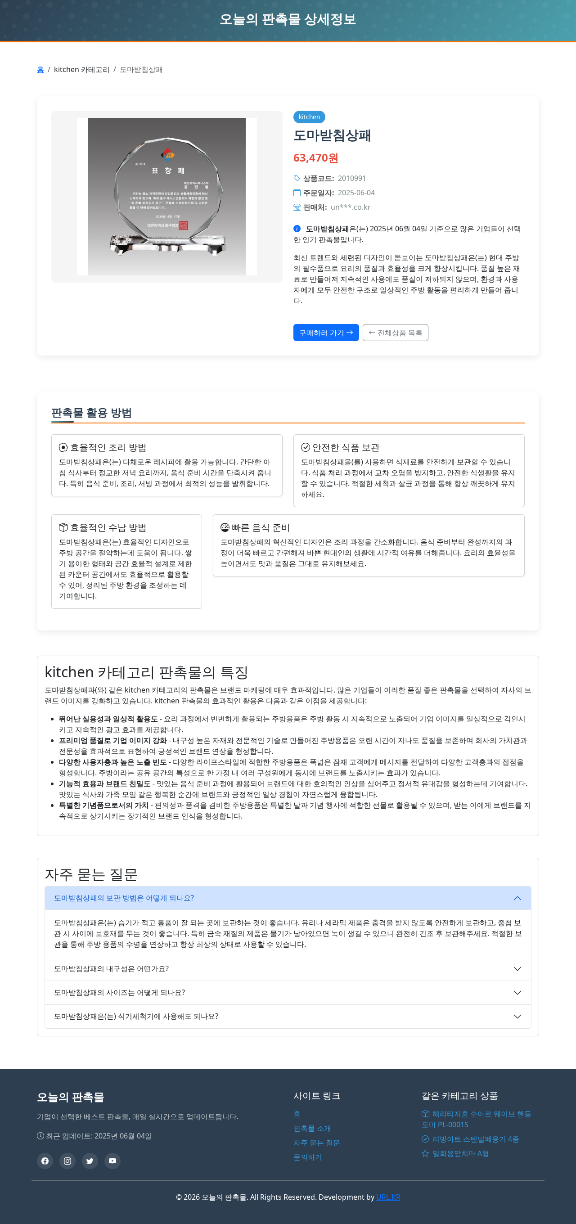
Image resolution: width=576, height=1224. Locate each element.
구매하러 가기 (322, 333)
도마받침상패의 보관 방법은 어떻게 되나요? (124, 898)
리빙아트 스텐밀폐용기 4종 (475, 1139)
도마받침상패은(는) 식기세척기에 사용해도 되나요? (136, 1016)
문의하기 (307, 1157)
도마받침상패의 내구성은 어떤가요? (111, 968)
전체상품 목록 (399, 333)
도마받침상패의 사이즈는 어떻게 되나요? (119, 992)
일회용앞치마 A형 (460, 1153)
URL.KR (388, 1197)
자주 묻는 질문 (316, 1143)
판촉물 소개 (312, 1128)
